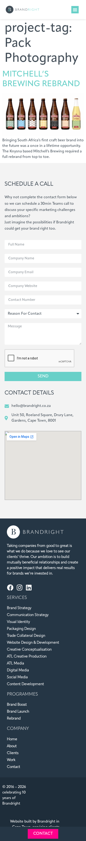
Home (12, 739)
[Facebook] (10, 587)
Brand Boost (17, 705)
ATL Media (15, 663)
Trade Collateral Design (26, 636)
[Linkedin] (28, 587)
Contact (13, 767)
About (12, 746)
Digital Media (18, 670)
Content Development (25, 684)
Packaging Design (21, 629)
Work (11, 760)
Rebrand (14, 718)
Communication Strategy (28, 615)
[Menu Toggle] (75, 9)
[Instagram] (19, 587)
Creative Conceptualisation (29, 649)
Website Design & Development (33, 643)
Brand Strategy (19, 608)
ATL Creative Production (27, 656)
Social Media (17, 677)
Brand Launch (18, 712)
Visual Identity (18, 622)
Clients (13, 753)
